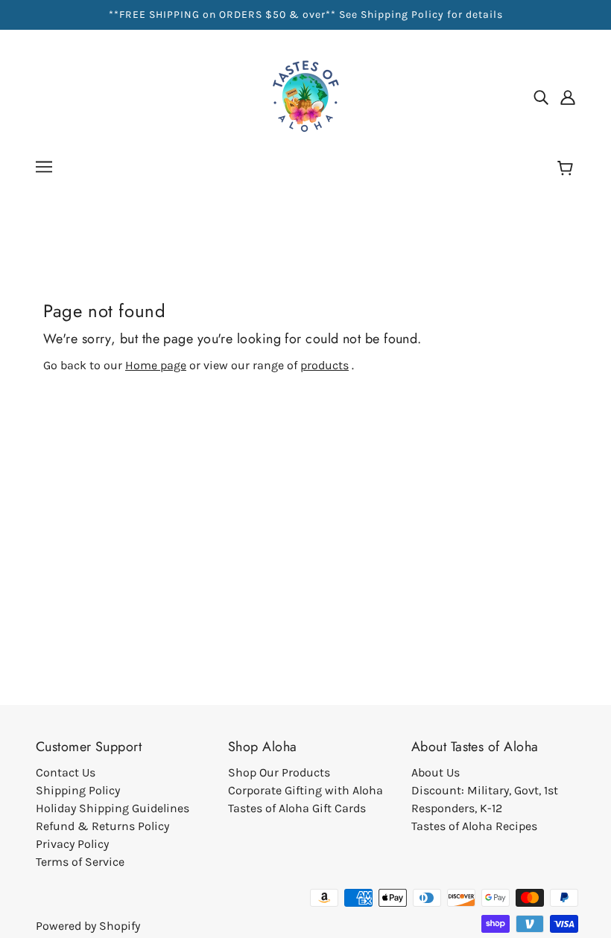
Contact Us (65, 772)
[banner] (305, 96)
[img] (541, 97)
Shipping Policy (78, 790)
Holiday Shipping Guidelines (112, 808)
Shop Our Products (279, 772)
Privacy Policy (72, 844)
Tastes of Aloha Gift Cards (297, 808)
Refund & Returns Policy (102, 826)
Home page (155, 365)
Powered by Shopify (88, 926)
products (324, 365)
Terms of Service (80, 862)
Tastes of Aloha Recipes (474, 826)
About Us (435, 772)
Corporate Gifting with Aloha (305, 790)
